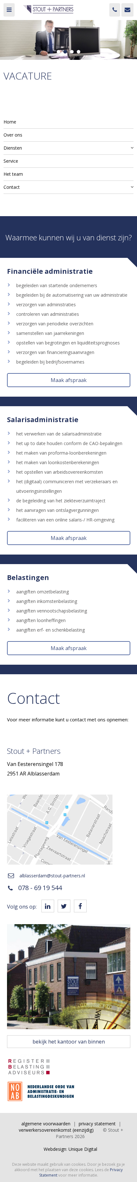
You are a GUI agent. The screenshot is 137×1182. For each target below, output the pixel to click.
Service (11, 161)
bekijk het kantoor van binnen (68, 1041)
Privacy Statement (97, 1124)
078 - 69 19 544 (40, 887)
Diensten (13, 148)
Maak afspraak (69, 380)
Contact (12, 187)
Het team (13, 174)
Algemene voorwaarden (45, 1124)
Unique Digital (82, 1149)
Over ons (13, 135)
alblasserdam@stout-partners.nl (52, 876)
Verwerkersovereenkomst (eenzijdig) (56, 1130)
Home (10, 122)
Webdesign (55, 1149)
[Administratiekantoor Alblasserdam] (48, 10)
